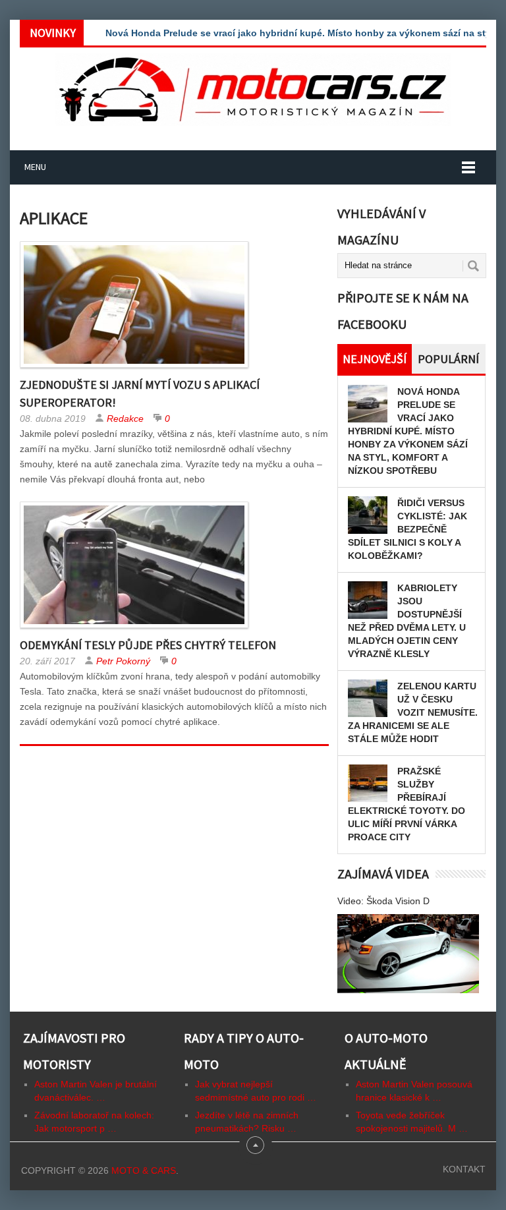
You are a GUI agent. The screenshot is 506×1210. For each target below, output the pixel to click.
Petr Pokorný (123, 661)
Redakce (125, 418)
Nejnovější (375, 358)
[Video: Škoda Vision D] (408, 954)
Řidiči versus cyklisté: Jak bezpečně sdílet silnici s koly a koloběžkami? (407, 529)
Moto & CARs (143, 1170)
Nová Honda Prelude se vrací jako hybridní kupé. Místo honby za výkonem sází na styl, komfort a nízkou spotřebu (408, 431)
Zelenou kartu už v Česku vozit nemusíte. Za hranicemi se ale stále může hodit (413, 712)
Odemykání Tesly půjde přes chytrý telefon (148, 644)
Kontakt (464, 1169)
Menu (35, 167)
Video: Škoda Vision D (383, 901)
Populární (448, 358)
